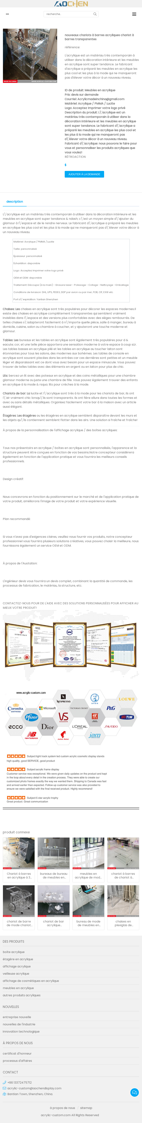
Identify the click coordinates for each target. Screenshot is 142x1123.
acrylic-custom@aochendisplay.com (34, 1088)
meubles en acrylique (18, 988)
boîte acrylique (14, 952)
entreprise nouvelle (17, 1017)
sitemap (86, 1108)
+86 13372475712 (19, 1082)
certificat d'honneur (17, 1053)
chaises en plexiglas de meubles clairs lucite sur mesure (123, 923)
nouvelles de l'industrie (19, 1024)
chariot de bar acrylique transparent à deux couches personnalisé (53, 923)
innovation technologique (21, 1031)
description (14, 201)
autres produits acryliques (21, 995)
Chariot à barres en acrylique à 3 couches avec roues (19, 875)
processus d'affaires (17, 1061)
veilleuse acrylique (16, 974)
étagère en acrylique (18, 959)
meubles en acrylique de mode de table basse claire (88, 875)
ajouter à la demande (84, 174)
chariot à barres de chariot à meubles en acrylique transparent (123, 875)
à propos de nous (62, 1108)
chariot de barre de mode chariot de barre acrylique (18, 923)
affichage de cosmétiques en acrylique (31, 981)
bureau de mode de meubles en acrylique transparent (88, 923)
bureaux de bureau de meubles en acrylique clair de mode (53, 875)
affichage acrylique (17, 966)
